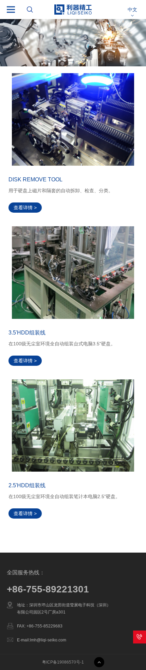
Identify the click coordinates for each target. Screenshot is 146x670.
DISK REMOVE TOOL (35, 179)
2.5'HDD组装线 (26, 485)
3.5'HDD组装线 (26, 333)
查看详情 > (25, 207)
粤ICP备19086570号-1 (63, 662)
